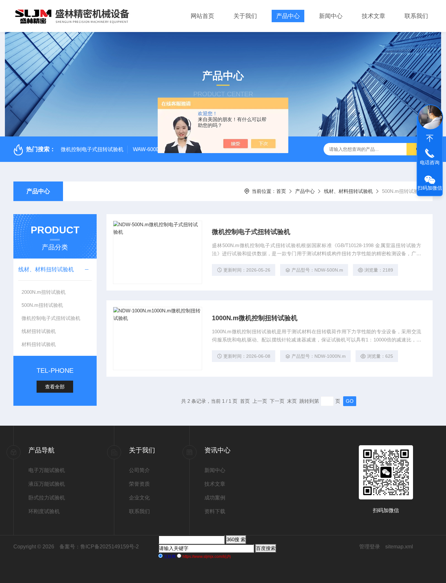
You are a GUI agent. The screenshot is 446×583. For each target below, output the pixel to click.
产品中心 (288, 16)
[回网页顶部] (429, 138)
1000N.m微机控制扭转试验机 (254, 318)
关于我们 (245, 16)
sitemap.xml (399, 546)
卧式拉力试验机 (46, 497)
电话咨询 (429, 162)
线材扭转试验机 (39, 331)
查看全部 (55, 386)
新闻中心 (330, 16)
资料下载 (214, 511)
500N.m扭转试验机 (42, 305)
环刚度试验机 (44, 511)
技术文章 (373, 16)
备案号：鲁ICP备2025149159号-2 (99, 546)
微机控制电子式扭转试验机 (92, 149)
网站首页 (202, 16)
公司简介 (139, 470)
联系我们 (416, 16)
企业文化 (139, 497)
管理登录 (369, 546)
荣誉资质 (139, 484)
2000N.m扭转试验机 (44, 292)
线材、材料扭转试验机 (348, 191)
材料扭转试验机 (39, 344)
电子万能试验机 (46, 470)
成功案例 (214, 497)
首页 (281, 191)
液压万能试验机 (46, 484)
